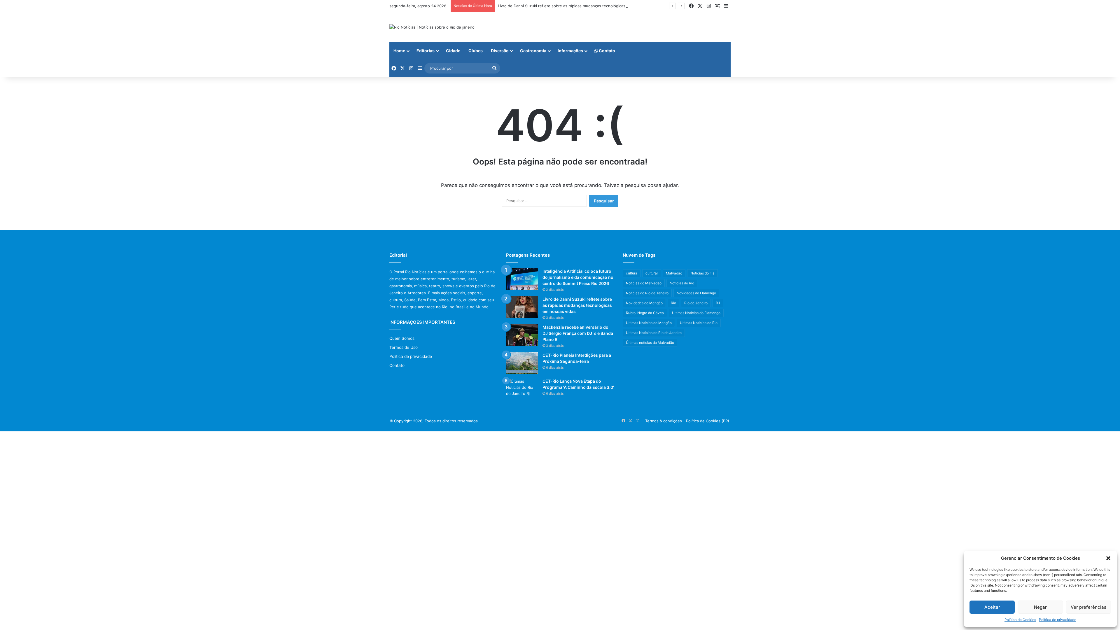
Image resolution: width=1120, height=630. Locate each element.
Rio (673, 303)
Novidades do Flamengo (696, 293)
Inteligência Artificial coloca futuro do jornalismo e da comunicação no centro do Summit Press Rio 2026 (577, 277)
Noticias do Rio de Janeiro (647, 293)
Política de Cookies (1020, 619)
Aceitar (992, 607)
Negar (1040, 607)
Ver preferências (1088, 607)
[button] (1108, 558)
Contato (606, 50)
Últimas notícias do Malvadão (650, 342)
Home (399, 50)
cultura (631, 273)
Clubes (475, 50)
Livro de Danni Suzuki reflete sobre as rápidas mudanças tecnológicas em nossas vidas (577, 6)
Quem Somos (401, 338)
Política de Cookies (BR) (707, 421)
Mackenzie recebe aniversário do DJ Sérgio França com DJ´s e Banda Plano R (577, 333)
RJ (718, 303)
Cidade (453, 50)
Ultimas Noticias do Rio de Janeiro (654, 332)
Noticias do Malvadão (644, 283)
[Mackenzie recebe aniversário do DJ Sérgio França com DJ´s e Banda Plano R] (522, 335)
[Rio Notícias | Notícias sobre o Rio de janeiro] (432, 27)
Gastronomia (533, 50)
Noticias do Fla (702, 273)
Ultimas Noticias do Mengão (649, 323)
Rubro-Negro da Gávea (645, 313)
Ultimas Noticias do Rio (699, 323)
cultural (651, 273)
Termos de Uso (403, 347)
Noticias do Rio (682, 283)
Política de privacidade (1057, 619)
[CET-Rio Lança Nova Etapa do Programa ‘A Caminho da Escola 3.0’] (522, 389)
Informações (570, 50)
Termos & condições (663, 421)
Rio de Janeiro (696, 303)
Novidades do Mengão (644, 303)
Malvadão (674, 273)
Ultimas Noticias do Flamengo (696, 313)
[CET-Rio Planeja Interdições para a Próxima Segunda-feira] (522, 363)
